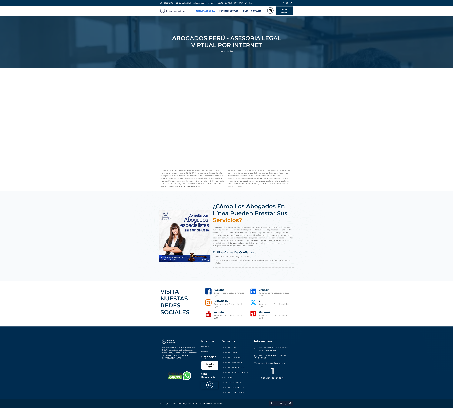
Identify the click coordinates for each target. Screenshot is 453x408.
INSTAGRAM (221, 301)
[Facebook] (280, 3)
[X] (253, 302)
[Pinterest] (253, 314)
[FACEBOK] (208, 291)
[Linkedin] (253, 291)
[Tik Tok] (290, 3)
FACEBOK (220, 290)
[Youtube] (208, 314)
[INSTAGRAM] (208, 302)
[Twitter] (283, 3)
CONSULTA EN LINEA (205, 11)
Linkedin (263, 290)
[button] (206, 10)
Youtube (219, 312)
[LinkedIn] (280, 403)
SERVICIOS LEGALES (228, 11)
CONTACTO (256, 11)
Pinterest (264, 312)
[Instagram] (287, 3)
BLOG (246, 11)
